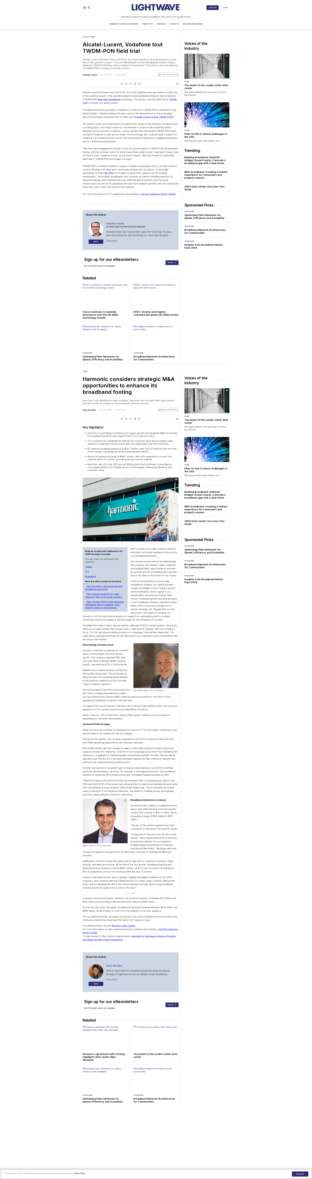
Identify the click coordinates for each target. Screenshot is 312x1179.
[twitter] (130, 83)
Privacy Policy (79, 1173)
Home (186, 82)
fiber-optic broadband (109, 99)
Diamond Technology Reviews (123, 24)
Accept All (300, 1174)
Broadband (90, 576)
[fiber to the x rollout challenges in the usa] (206, 114)
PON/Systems (89, 37)
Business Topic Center (123, 925)
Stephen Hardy (90, 74)
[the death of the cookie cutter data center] (206, 66)
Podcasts (174, 24)
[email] (139, 83)
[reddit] (135, 83)
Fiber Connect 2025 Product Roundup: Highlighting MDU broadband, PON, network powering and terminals (104, 605)
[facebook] (122, 83)
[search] (89, 7)
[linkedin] (126, 83)
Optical (88, 567)
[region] (156, 1174)
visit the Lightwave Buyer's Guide (158, 194)
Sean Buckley (89, 410)
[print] (177, 83)
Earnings (161, 24)
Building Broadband (193, 24)
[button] (84, 7)
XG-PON (108, 173)
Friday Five (147, 24)
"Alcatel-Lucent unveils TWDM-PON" (153, 117)
